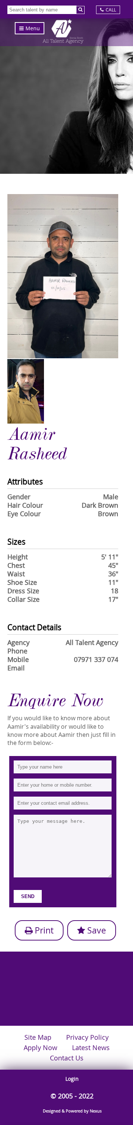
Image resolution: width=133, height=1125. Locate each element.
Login (72, 1078)
